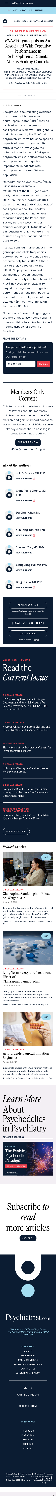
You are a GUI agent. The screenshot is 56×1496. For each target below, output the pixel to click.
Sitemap (42, 1482)
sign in (21, 611)
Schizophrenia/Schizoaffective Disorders (33, 21)
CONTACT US (28, 1368)
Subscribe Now (28, 442)
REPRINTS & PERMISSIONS (28, 1364)
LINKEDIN (28, 1439)
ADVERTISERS (28, 1355)
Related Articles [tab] (27, 96)
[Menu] (6, 3)
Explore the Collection (13, 1137)
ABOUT (28, 1351)
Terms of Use (25, 1474)
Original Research (17, 35)
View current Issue (16, 831)
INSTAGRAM (28, 1435)
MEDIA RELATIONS (28, 1360)
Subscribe (28, 1238)
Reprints (39, 10)
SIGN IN (28, 1387)
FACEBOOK (28, 1430)
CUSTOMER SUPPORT (28, 1373)
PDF (9, 10)
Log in (41, 449)
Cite (30, 10)
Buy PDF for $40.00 (28, 605)
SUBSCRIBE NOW (28, 1406)
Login (36, 639)
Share (23, 10)
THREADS (28, 1443)
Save (15, 10)
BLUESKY (28, 1448)
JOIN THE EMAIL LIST (28, 1394)
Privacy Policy (11, 1474)
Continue (43, 364)
